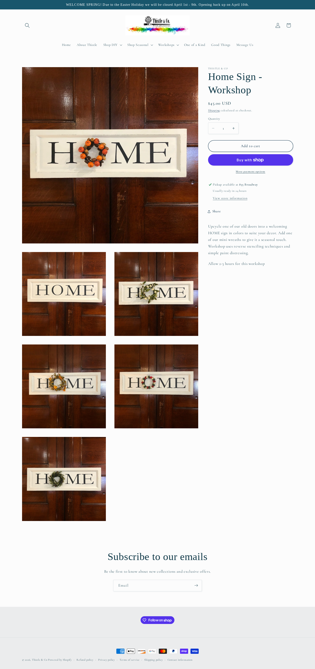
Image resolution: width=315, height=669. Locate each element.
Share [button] (216, 211)
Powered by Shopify (60, 659)
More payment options (250, 172)
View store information (230, 198)
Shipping (214, 110)
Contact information (180, 659)
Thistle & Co (39, 659)
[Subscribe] (196, 585)
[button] (27, 25)
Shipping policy (153, 659)
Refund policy (84, 659)
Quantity (214, 119)
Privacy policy (106, 659)
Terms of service (130, 659)
